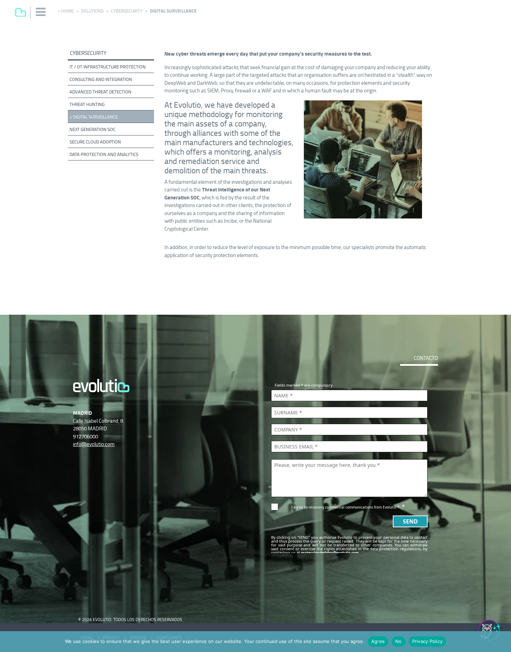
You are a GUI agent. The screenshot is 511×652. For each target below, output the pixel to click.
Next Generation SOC (92, 129)
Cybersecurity (127, 11)
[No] (502, 641)
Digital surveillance (95, 117)
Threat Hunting (87, 104)
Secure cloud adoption (95, 142)
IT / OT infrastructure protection (108, 67)
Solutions (92, 11)
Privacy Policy (427, 641)
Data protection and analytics (104, 154)
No (398, 641)
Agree (378, 641)
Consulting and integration (101, 79)
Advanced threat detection (100, 92)
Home (67, 11)
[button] (41, 12)
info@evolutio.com (94, 444)
